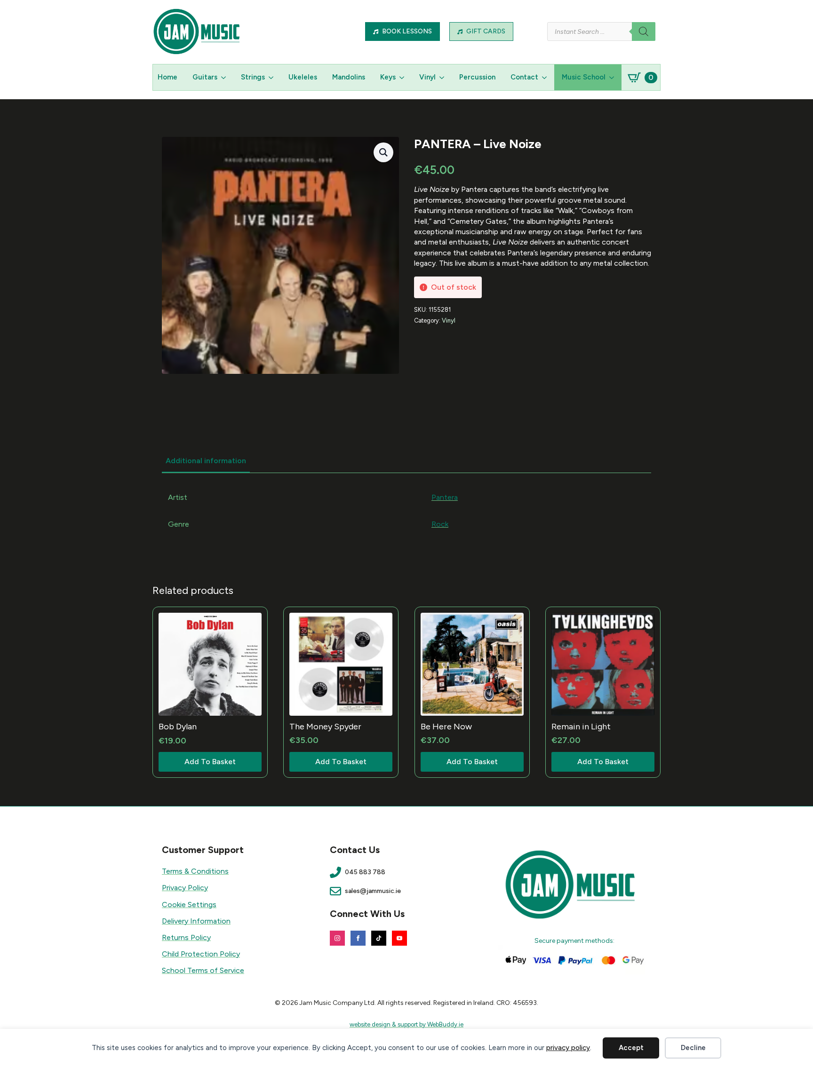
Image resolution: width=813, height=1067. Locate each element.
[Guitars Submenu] (225, 77)
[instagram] (337, 938)
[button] (383, 152)
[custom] (378, 938)
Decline (693, 1047)
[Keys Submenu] (404, 77)
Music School (584, 77)
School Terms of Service (203, 970)
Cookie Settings (189, 904)
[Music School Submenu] (614, 77)
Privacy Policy (185, 887)
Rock (439, 524)
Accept (631, 1047)
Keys (388, 77)
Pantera (444, 497)
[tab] (206, 461)
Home (167, 77)
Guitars (204, 77)
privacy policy (568, 1047)
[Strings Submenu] (273, 77)
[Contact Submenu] (546, 77)
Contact (524, 77)
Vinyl (427, 77)
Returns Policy (186, 937)
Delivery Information (196, 921)
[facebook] (358, 938)
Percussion (477, 77)
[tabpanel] (406, 510)
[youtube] (399, 938)
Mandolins (348, 77)
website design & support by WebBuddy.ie (406, 1024)
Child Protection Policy (201, 953)
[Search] (643, 31)
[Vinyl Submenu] (444, 77)
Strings (253, 77)
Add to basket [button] (210, 761)
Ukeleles (302, 77)
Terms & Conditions (195, 871)
